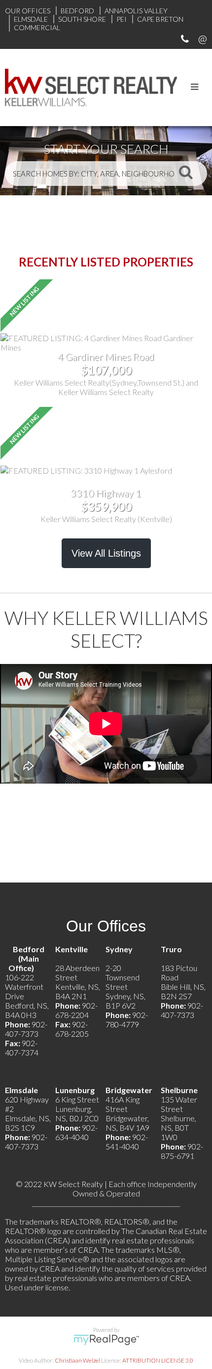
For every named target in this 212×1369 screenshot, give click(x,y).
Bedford (77, 10)
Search (186, 171)
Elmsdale (31, 19)
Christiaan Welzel (77, 1360)
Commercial (37, 27)
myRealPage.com (106, 1340)
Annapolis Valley (136, 10)
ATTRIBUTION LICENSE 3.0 (157, 1360)
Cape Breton (160, 19)
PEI (121, 19)
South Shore (82, 19)
